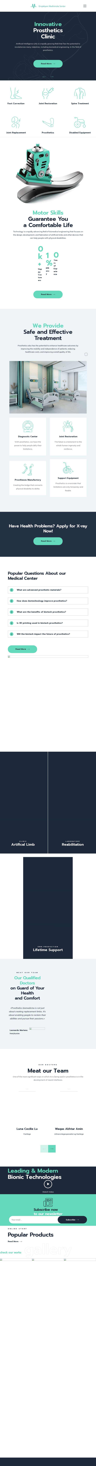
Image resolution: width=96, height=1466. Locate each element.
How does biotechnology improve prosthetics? (42, 601)
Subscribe (70, 1219)
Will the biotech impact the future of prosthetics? (43, 634)
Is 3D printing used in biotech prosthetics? (40, 623)
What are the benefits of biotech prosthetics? (41, 612)
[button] (44, 76)
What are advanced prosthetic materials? (39, 590)
